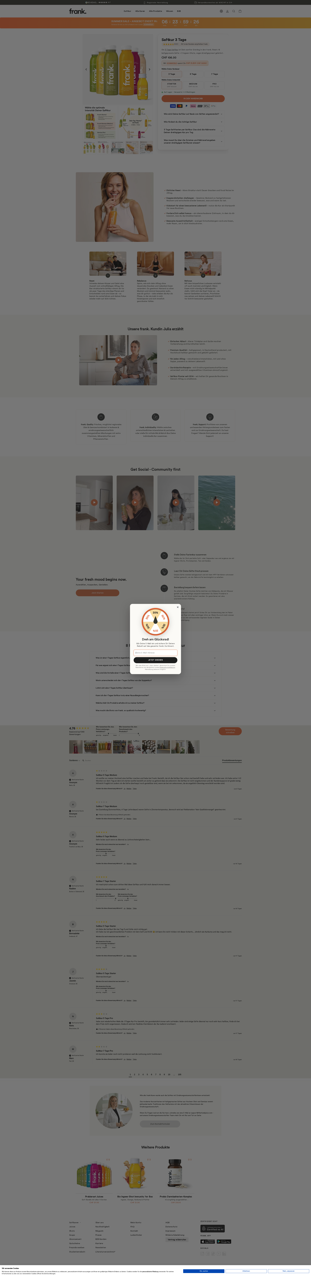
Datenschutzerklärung (167, 667)
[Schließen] (178, 607)
